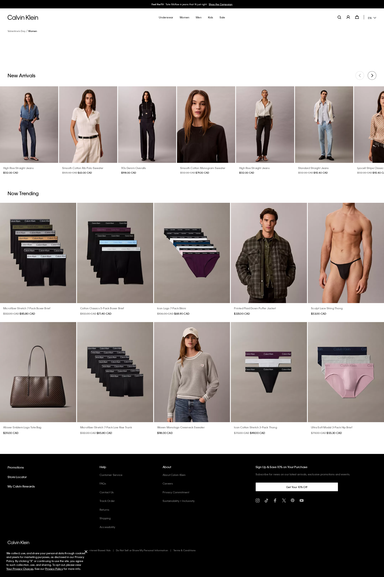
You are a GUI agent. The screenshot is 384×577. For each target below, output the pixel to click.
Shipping (105, 518)
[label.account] (348, 17)
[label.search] (339, 17)
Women (32, 31)
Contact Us (107, 492)
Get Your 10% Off (296, 487)
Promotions (16, 467)
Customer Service (111, 475)
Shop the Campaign (220, 4)
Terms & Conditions (184, 550)
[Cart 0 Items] (357, 17)
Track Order (107, 500)
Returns (104, 509)
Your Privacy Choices (19, 568)
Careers (168, 483)
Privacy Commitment (176, 492)
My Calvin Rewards (21, 486)
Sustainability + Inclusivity (179, 500)
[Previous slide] (359, 75)
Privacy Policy (54, 568)
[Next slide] (372, 75)
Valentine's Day (16, 31)
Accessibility (107, 527)
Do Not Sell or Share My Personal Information (142, 550)
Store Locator (17, 477)
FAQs (103, 483)
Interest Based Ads (100, 550)
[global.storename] (23, 17)
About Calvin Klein (174, 475)
